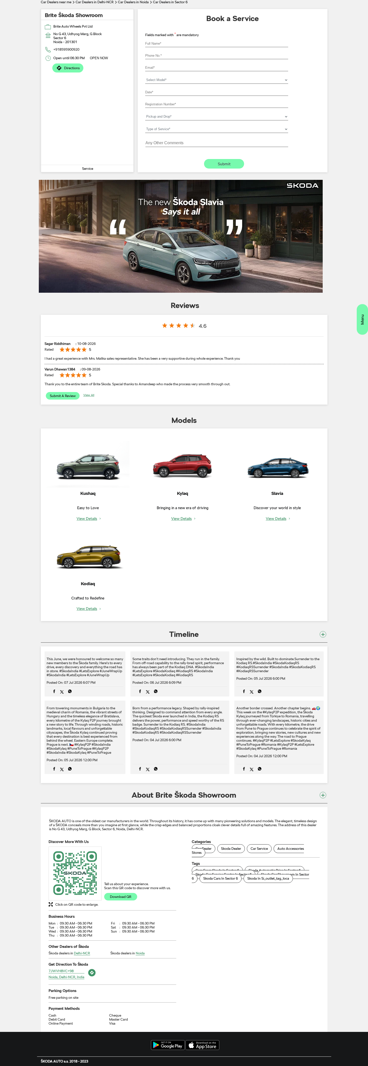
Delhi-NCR (82, 953)
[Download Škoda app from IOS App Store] (202, 1045)
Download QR (120, 897)
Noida (140, 953)
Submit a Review (63, 396)
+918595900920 (66, 49)
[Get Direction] (91, 976)
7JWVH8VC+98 (61, 971)
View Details (87, 519)
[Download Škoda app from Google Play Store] (168, 1045)
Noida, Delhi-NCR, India (66, 977)
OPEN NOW (99, 58)
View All (88, 395)
